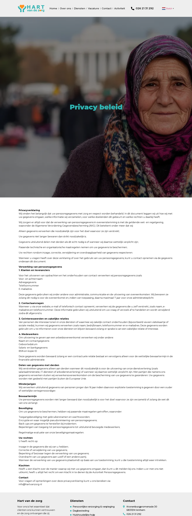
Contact (106, 8)
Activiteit (119, 8)
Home (53, 8)
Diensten (79, 8)
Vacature (93, 8)
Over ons (65, 8)
